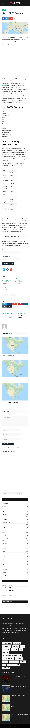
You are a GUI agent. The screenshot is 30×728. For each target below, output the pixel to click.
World (4, 527)
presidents (19, 658)
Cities (22, 646)
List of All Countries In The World (19, 686)
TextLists (18, 726)
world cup (6, 667)
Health (3, 530)
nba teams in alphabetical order (12, 655)
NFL (4, 564)
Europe (4, 9)
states (5, 661)
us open (10, 664)
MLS (4, 559)
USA (4, 524)
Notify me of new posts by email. (10, 451)
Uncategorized (5, 575)
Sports (3, 540)
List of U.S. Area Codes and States (18, 705)
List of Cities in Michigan (8, 379)
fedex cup (14, 649)
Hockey (4, 553)
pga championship (8, 658)
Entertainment (5, 503)
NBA (4, 561)
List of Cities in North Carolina (8, 593)
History (3, 532)
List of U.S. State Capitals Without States (19, 715)
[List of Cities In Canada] (15, 345)
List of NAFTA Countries (7, 286)
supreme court (14, 661)
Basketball (5, 545)
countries (12, 295)
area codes (17, 643)
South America (6, 522)
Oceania (5, 519)
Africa (4, 508)
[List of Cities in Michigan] (15, 368)
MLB (4, 556)
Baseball (5, 543)
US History (5, 538)
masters (5, 652)
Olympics (5, 569)
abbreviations (7, 643)
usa (4, 664)
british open (6, 646)
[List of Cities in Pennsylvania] (15, 392)
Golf (4, 551)
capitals (5, 295)
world (17, 664)
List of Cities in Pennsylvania (10, 402)
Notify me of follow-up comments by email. (12, 447)
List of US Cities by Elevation (18, 695)
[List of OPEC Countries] (15, 28)
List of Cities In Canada (8, 355)
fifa (21, 649)
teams (22, 661)
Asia (4, 511)
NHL (4, 567)
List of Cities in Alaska (7, 595)
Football (5, 548)
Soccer (4, 572)
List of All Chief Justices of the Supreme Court (18, 677)
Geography (4, 506)
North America (6, 516)
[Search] (27, 3)
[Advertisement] (15, 62)
